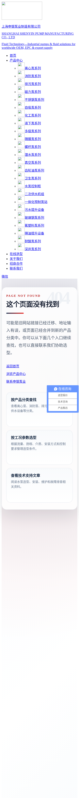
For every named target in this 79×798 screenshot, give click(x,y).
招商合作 (16, 263)
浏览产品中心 (16, 374)
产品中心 (16, 60)
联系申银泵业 (16, 381)
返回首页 (12, 366)
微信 (5, 276)
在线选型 (16, 254)
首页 (13, 55)
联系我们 (16, 268)
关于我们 (16, 258)
